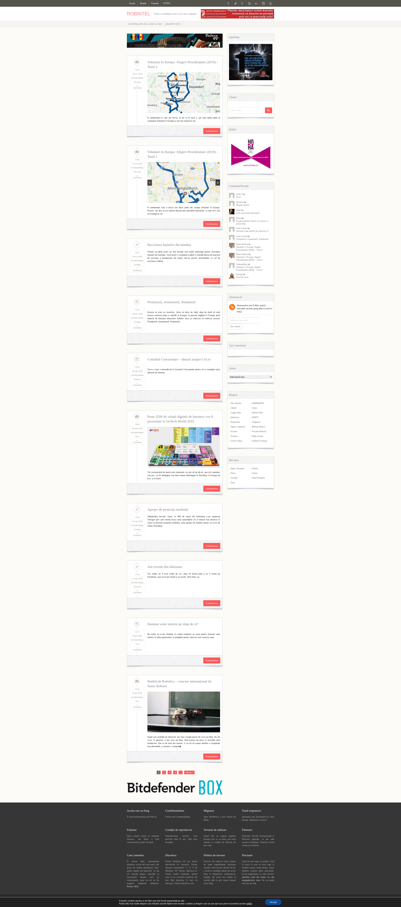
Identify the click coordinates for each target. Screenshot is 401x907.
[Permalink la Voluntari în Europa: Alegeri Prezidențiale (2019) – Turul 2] (183, 92)
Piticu (233, 473)
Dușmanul (235, 422)
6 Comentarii (137, 87)
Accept (273, 902)
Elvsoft (255, 836)
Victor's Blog (236, 441)
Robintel (138, 13)
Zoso (233, 482)
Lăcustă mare (242, 277)
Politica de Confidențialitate (177, 817)
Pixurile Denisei (259, 431)
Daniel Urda (257, 412)
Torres (255, 473)
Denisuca (235, 417)
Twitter (235, 3)
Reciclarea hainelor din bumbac (169, 245)
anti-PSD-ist (151, 817)
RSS (270, 3)
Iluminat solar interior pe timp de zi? (172, 624)
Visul (238, 197)
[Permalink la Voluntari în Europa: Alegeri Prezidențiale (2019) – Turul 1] (183, 182)
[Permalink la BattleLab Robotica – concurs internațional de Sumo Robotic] (183, 712)
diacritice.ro (191, 871)
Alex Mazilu (236, 403)
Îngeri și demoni (238, 427)
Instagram (263, 3)
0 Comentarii (137, 177)
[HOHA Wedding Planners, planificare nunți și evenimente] (250, 168)
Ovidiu (255, 468)
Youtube (249, 3)
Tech (137, 436)
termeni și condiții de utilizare (218, 842)
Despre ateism (242, 205)
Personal (137, 82)
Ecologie (137, 265)
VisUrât (234, 478)
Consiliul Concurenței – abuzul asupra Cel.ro (178, 359)
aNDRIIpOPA (258, 403)
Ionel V (239, 194)
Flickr (256, 3)
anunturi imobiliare (250, 842)
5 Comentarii (137, 591)
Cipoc (254, 408)
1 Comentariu (137, 269)
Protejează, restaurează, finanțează (171, 302)
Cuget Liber (236, 412)
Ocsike (234, 431)
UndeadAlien (241, 264)
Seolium (255, 845)
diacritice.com (187, 883)
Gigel (238, 210)
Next (218, 183)
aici (184, 839)
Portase (234, 436)
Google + (242, 3)
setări (249, 903)
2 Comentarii (137, 327)
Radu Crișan (257, 436)
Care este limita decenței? (248, 213)
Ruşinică (137, 379)
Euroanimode (266, 836)
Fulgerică (256, 422)
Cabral (233, 408)
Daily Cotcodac (237, 468)
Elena (238, 218)
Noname (240, 202)
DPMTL (255, 417)
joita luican (241, 228)
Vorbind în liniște (259, 441)
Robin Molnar (242, 244)
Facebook (228, 3)
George (239, 274)
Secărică (185, 864)
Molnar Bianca (258, 427)
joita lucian (241, 236)
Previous (149, 183)
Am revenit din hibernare (164, 567)
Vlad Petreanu (258, 478)
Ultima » (189, 772)
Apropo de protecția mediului (167, 509)
